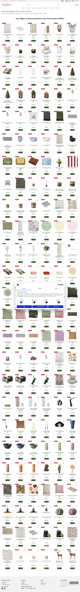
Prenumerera (74, 583)
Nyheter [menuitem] (23, 8)
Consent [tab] (23, 288)
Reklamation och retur (25, 584)
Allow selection (40, 306)
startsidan (31, 13)
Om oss (42, 582)
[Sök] (58, 5)
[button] (75, 5)
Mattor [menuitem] (57, 8)
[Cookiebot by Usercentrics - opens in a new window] (58, 285)
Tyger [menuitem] (33, 8)
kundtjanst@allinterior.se (6, 584)
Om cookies (43, 584)
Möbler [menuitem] (28, 8)
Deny (24, 306)
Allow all (55, 306)
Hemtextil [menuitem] (51, 8)
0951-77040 (3, 583)
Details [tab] (40, 288)
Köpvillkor (23, 583)
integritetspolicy (63, 586)
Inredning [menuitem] (39, 8)
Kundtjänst (23, 582)
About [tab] (56, 288)
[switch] (33, 302)
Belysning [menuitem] (45, 8)
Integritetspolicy (43, 583)
